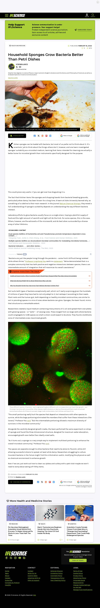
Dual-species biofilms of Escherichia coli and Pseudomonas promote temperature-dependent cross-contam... (47, 235)
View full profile (13, 78)
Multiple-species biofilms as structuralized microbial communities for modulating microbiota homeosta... (48, 241)
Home (7, 571)
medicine (14, 524)
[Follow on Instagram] (15, 557)
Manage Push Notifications (82, 590)
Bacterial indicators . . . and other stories (24, 246)
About (7, 576)
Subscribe (8, 580)
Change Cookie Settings (81, 585)
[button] (93, 15)
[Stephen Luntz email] (20, 67)
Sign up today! (77, 560)
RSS (34, 595)
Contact (30, 571)
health (43, 524)
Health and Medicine (18, 45)
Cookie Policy (78, 573)
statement (58, 261)
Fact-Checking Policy (57, 580)
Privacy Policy (78, 576)
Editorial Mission (56, 571)
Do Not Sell (77, 587)
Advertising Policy (79, 578)
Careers (7, 578)
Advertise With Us (34, 578)
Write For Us (32, 573)
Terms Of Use (77, 571)
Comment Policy (56, 576)
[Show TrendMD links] (91, 254)
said (29, 421)
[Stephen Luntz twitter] (17, 67)
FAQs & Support (33, 580)
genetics (73, 524)
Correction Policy (56, 573)
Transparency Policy (57, 578)
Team (7, 573)
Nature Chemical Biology (70, 203)
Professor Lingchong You (35, 261)
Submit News (32, 576)
